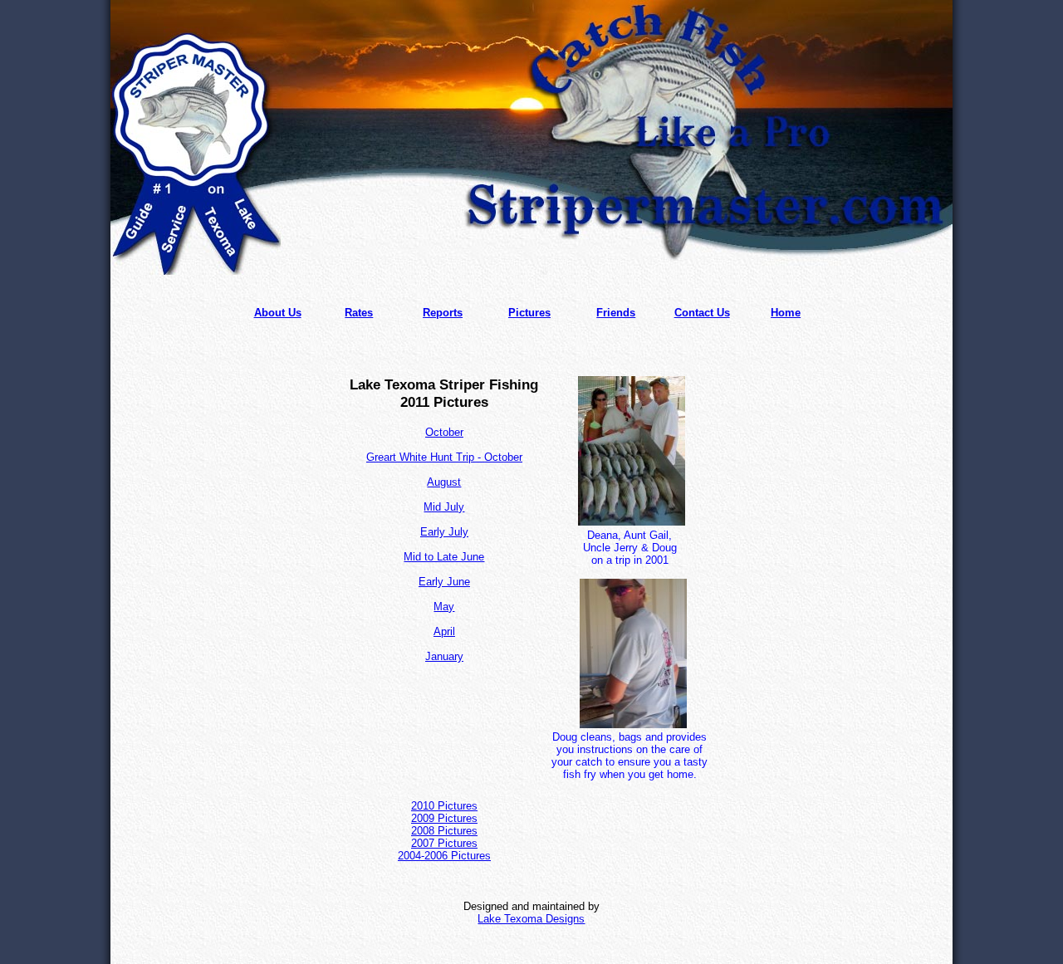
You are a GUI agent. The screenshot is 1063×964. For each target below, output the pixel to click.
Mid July (444, 507)
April (444, 631)
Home (786, 312)
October (444, 432)
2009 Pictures (444, 818)
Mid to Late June (444, 557)
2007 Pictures (444, 843)
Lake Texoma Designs (531, 919)
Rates (359, 312)
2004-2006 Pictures (444, 855)
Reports (443, 312)
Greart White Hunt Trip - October (444, 457)
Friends (615, 312)
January (444, 656)
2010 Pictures (444, 806)
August (444, 482)
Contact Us (702, 312)
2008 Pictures (444, 831)
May (444, 606)
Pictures (529, 312)
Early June (444, 581)
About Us (277, 312)
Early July (444, 532)
